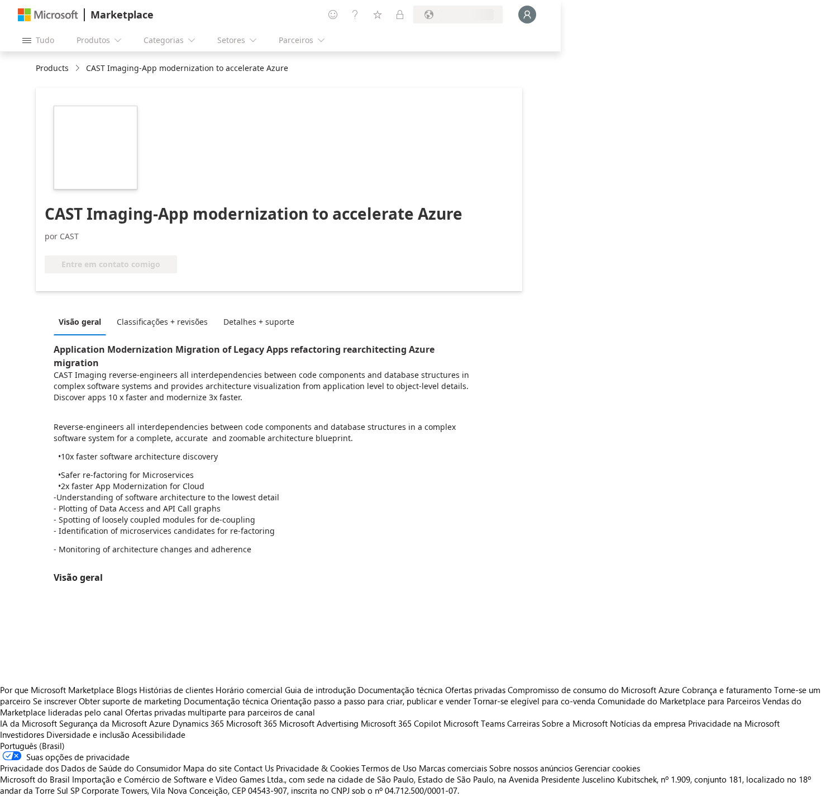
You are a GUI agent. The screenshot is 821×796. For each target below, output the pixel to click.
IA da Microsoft (28, 723)
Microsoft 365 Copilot (401, 723)
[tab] (83, 321)
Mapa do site (207, 768)
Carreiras (523, 723)
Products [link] (52, 68)
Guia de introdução (320, 689)
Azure (159, 723)
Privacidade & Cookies (317, 768)
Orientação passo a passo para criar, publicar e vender (371, 701)
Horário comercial (249, 689)
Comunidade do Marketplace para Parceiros (679, 701)
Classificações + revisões (162, 321)
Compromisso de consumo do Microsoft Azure (595, 689)
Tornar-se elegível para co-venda (534, 701)
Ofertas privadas (475, 689)
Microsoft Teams (474, 723)
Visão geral (80, 321)
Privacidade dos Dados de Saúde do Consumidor (90, 768)
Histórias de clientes (176, 689)
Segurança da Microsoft (103, 723)
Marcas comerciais (453, 768)
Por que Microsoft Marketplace (57, 689)
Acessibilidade (158, 734)
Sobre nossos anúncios (530, 768)
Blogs (126, 689)
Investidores (22, 734)
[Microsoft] (48, 14)
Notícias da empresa (648, 723)
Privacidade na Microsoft (734, 723)
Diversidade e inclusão (88, 734)
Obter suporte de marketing (130, 701)
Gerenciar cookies (607, 768)
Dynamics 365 (198, 723)
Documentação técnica (400, 689)
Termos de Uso (389, 768)
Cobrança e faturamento (727, 689)
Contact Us (254, 768)
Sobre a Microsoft (575, 723)
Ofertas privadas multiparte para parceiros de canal (220, 712)
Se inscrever (55, 701)
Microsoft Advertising (319, 723)
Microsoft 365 (251, 723)
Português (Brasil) (32, 745)
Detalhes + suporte (258, 321)
